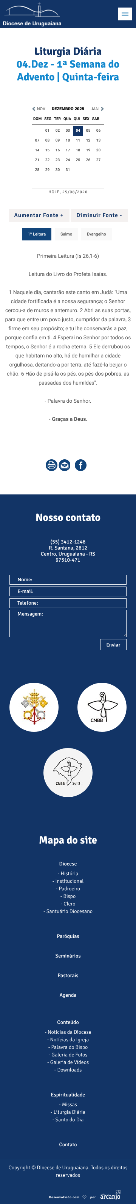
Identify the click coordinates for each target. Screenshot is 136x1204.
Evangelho (96, 234)
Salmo (66, 234)
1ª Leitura (37, 234)
